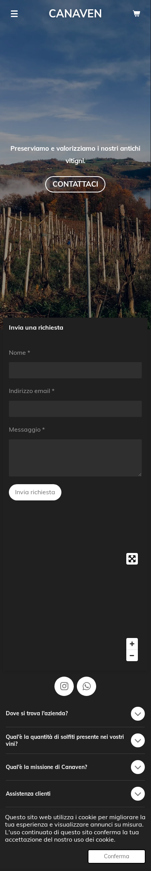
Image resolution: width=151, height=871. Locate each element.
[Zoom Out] (132, 655)
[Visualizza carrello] (136, 13)
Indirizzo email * (31, 391)
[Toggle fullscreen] (132, 559)
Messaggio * (27, 429)
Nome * (19, 352)
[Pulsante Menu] (14, 13)
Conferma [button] (116, 856)
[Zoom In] (132, 644)
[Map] (75, 607)
